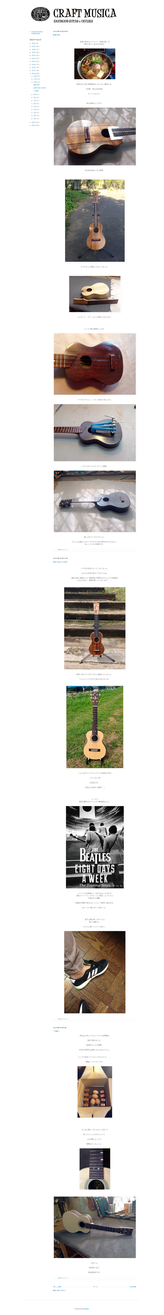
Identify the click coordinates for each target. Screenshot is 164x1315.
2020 (34, 61)
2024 (34, 49)
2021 (34, 58)
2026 (34, 43)
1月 (35, 119)
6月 (35, 104)
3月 (35, 113)
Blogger (86, 1309)
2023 (34, 52)
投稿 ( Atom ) (61, 1290)
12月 (35, 76)
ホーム (95, 1287)
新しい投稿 (57, 1287)
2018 (34, 67)
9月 (35, 94)
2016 (34, 73)
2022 (34, 55)
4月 (35, 109)
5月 (35, 106)
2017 (34, 70)
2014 (34, 125)
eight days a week (60, 562)
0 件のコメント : (63, 549)
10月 (35, 82)
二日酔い (56, 1031)
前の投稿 (133, 1287)
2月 (35, 115)
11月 (35, 79)
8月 (35, 97)
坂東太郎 (56, 35)
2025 (34, 46)
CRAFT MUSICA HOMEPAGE (37, 32)
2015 (34, 122)
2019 (34, 64)
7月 (35, 100)
